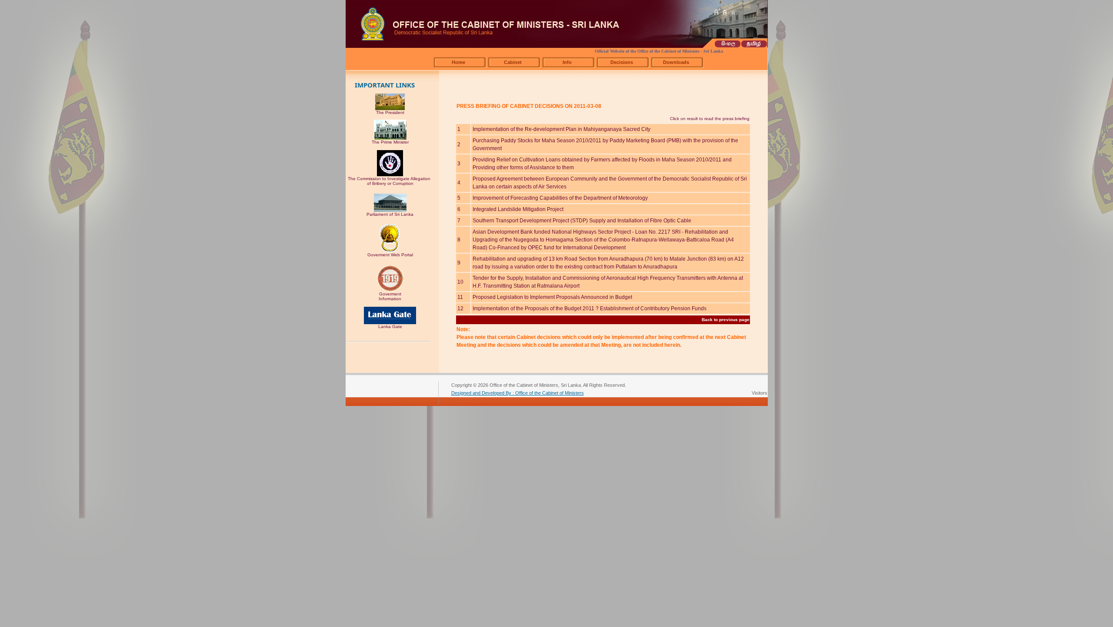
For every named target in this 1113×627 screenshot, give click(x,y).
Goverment (390, 294)
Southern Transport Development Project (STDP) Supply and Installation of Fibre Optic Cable (582, 221)
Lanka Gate (390, 326)
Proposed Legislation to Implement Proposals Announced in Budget (552, 297)
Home (458, 62)
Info (567, 62)
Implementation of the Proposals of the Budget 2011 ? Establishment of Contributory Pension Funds (589, 308)
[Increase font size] (716, 11)
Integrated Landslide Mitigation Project (518, 209)
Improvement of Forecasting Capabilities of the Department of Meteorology (560, 198)
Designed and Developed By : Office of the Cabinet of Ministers (517, 393)
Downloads (676, 62)
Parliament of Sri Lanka (390, 214)
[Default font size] (725, 11)
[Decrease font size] (733, 11)
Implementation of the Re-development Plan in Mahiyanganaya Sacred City (561, 129)
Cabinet (513, 62)
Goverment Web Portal (390, 254)
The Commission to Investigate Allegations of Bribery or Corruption (390, 181)
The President (390, 112)
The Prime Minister (390, 142)
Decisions (621, 62)
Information (390, 298)
